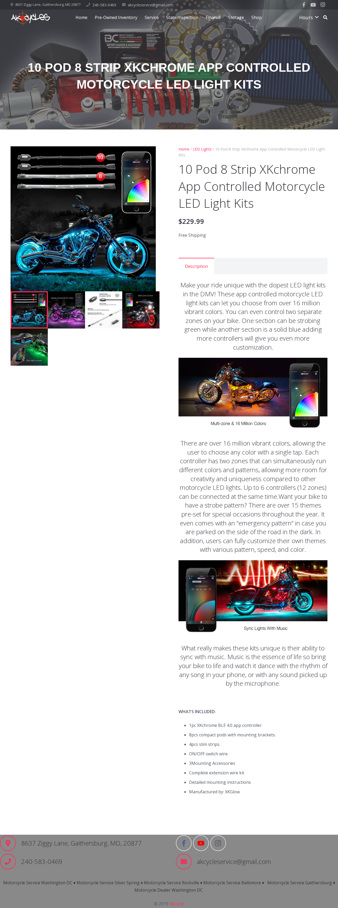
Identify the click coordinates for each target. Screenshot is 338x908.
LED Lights (202, 149)
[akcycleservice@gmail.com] (186, 862)
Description (196, 266)
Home (184, 149)
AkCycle (176, 904)
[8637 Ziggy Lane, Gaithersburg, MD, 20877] (10, 843)
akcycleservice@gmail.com (150, 4)
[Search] (325, 17)
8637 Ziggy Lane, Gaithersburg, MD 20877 (48, 4)
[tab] (196, 266)
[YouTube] (313, 4)
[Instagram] (322, 4)
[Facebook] (303, 4)
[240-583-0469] (10, 862)
